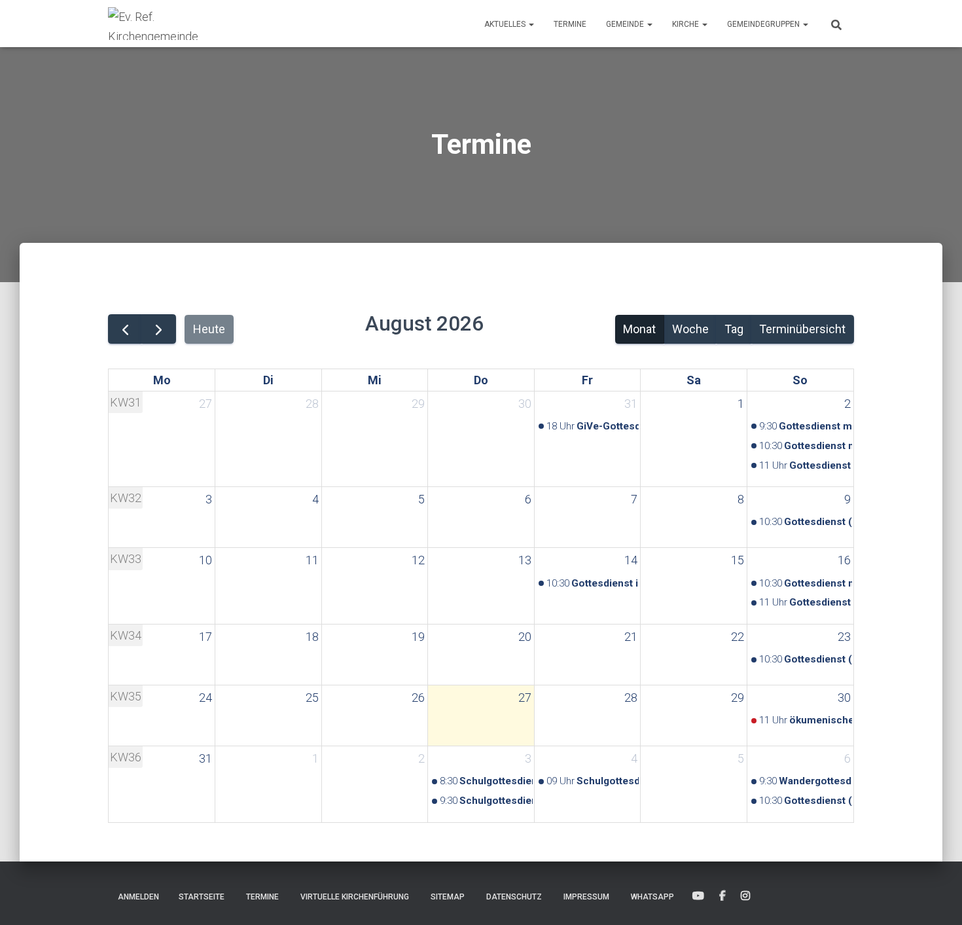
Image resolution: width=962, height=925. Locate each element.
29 (418, 403)
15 (737, 560)
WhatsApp (652, 896)
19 (418, 637)
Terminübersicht (802, 329)
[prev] (125, 329)
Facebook (722, 896)
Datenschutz (514, 896)
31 (630, 403)
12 (418, 560)
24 (205, 697)
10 (205, 560)
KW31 (125, 402)
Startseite (201, 896)
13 (524, 560)
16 (844, 560)
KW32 (125, 498)
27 (205, 403)
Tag (733, 329)
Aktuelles (505, 24)
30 (524, 403)
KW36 (125, 757)
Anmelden (138, 896)
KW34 (125, 635)
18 (312, 637)
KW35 (125, 696)
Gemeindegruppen (764, 24)
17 (205, 637)
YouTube (698, 896)
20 (524, 637)
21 (630, 637)
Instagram (745, 896)
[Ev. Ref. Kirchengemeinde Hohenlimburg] (173, 23)
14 (630, 560)
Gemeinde (626, 24)
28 (312, 403)
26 (418, 697)
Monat (639, 329)
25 (312, 697)
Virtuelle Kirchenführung (354, 896)
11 (312, 560)
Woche (690, 329)
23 (844, 637)
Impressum (586, 896)
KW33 (125, 559)
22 (737, 637)
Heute (209, 329)
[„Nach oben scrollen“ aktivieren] (936, 898)
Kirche (686, 24)
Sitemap (448, 896)
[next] (158, 329)
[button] (530, 24)
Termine (570, 24)
